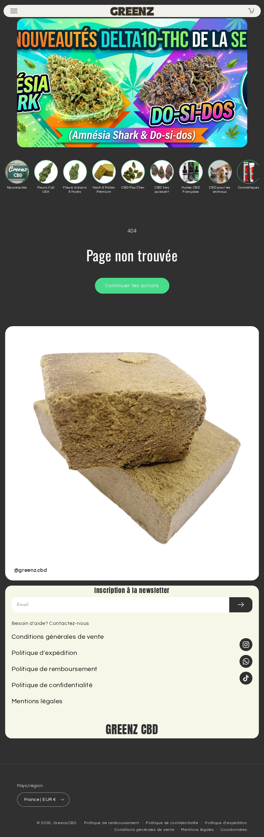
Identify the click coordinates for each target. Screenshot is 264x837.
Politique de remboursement (55, 669)
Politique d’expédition (226, 823)
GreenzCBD (64, 823)
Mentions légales (37, 701)
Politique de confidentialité (52, 685)
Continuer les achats (132, 285)
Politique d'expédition (44, 653)
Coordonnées (234, 830)
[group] (132, 453)
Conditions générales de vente (58, 637)
